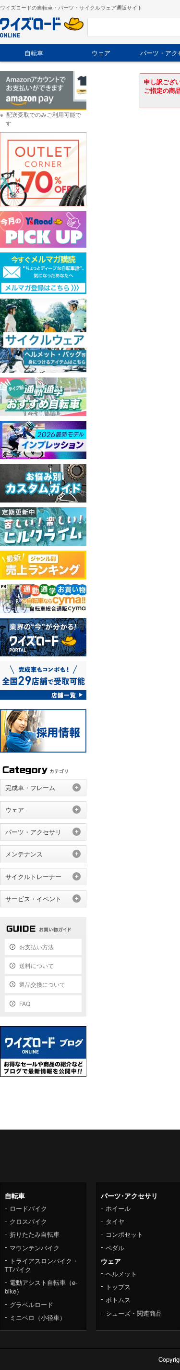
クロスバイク (28, 1221)
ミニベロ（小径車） (38, 1317)
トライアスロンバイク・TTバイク (41, 1265)
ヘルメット (121, 1273)
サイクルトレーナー (33, 876)
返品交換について (42, 984)
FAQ (24, 1003)
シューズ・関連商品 (134, 1313)
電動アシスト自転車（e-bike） (41, 1286)
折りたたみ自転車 (35, 1234)
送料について (36, 965)
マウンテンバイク (35, 1247)
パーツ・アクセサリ (33, 831)
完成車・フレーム (30, 787)
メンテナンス (24, 853)
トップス (118, 1286)
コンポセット (124, 1234)
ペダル (115, 1247)
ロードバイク (28, 1208)
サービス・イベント (33, 898)
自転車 (33, 52)
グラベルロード (31, 1304)
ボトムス (118, 1299)
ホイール (118, 1208)
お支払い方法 (36, 947)
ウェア (101, 52)
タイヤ (115, 1221)
